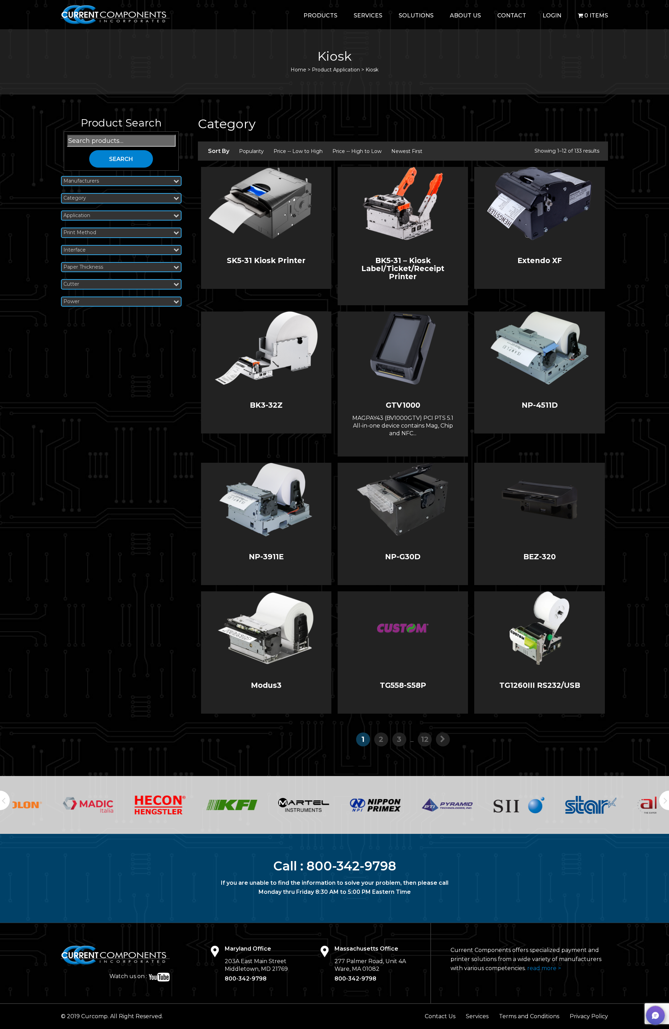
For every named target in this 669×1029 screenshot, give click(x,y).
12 (425, 739)
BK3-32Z (266, 405)
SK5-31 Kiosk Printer (266, 260)
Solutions (416, 15)
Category (74, 198)
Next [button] (664, 800)
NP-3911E (266, 556)
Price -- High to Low (357, 151)
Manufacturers (81, 181)
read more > (544, 968)
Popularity (251, 151)
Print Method (79, 232)
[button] (655, 1015)
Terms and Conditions (529, 1016)
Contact (511, 15)
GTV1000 (403, 405)
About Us (465, 15)
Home (298, 70)
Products (320, 15)
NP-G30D (403, 556)
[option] (48, 805)
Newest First (406, 151)
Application (76, 215)
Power (71, 301)
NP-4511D (540, 405)
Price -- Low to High (298, 151)
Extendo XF (539, 260)
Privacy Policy (589, 1016)
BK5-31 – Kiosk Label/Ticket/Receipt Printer (402, 268)
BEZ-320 (539, 556)
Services (368, 15)
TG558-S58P (403, 685)
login (552, 15)
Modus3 (266, 685)
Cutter (71, 284)
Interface (74, 250)
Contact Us (440, 1016)
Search (121, 159)
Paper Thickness (83, 267)
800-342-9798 (351, 866)
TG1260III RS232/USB (539, 685)
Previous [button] (5, 800)
